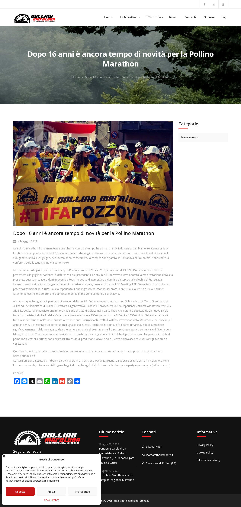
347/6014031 (154, 446)
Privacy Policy (205, 445)
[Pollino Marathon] (34, 18)
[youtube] (223, 4)
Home (108, 17)
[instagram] (213, 4)
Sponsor (209, 17)
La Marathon (128, 17)
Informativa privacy (208, 460)
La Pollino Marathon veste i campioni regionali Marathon (116, 477)
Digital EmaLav (140, 500)
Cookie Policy (51, 500)
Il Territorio (153, 17)
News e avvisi (189, 137)
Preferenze (82, 491)
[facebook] (204, 4)
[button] (95, 459)
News (172, 17)
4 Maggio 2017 (27, 241)
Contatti (190, 17)
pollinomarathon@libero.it (157, 455)
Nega (51, 491)
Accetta (20, 491)
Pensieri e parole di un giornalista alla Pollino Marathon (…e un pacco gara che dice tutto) (116, 455)
